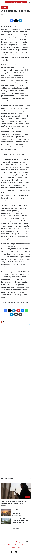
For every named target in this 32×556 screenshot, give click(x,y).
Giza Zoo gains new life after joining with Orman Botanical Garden (20, 520)
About (5, 545)
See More (16, 528)
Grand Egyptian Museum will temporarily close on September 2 (20, 512)
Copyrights (25, 545)
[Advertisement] (16, 399)
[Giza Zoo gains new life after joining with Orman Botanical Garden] (6, 521)
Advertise (11, 545)
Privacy (14, 547)
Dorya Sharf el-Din (9, 15)
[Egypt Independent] (16, 2)
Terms (19, 547)
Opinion (4, 7)
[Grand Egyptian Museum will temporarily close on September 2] (6, 512)
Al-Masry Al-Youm (20, 542)
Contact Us (18, 545)
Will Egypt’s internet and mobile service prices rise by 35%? (14, 502)
